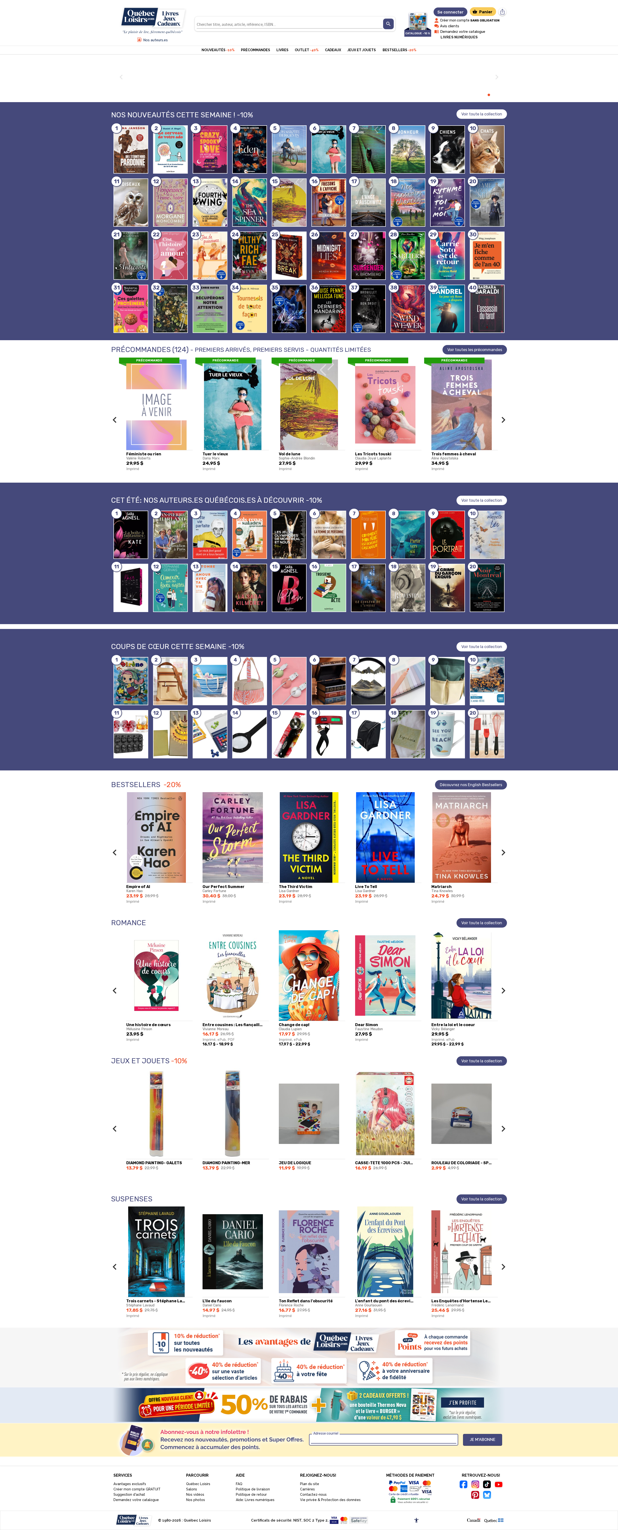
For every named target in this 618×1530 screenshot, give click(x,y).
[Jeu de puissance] (210, 256)
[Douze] (368, 149)
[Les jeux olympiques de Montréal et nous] (289, 535)
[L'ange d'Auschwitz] (368, 202)
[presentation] (388, 24)
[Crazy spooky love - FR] (210, 149)
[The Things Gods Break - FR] (289, 256)
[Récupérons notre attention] (210, 309)
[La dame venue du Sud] (487, 202)
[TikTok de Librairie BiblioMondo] (487, 1485)
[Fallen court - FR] (249, 256)
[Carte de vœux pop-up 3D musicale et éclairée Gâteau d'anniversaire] (170, 734)
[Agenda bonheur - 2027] (408, 149)
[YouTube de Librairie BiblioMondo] (499, 1485)
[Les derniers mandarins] (328, 309)
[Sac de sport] (368, 734)
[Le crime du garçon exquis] (447, 588)
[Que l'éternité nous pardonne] (130, 149)
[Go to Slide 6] (494, 94)
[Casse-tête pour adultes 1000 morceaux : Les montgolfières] (487, 681)
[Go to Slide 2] (472, 94)
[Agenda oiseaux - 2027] (130, 202)
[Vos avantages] (309, 1357)
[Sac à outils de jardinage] (447, 681)
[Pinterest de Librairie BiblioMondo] (475, 1495)
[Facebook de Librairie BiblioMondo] (464, 1485)
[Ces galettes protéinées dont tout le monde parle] (130, 309)
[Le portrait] (447, 535)
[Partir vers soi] (408, 535)
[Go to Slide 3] (478, 94)
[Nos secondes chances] (408, 202)
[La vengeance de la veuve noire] (170, 202)
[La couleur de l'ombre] (368, 588)
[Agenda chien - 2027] (447, 149)
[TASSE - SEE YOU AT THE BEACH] (447, 734)
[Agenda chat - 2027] (487, 149)
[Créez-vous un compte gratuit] (309, 1405)
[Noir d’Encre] (130, 588)
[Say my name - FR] (289, 309)
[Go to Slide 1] (467, 94)
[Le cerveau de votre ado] (170, 149)
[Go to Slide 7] (499, 94)
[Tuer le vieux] (328, 149)
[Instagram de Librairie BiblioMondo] (475, 1485)
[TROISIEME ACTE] (328, 588)
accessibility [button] (416, 1520)
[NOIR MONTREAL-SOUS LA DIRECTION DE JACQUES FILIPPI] (487, 588)
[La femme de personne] (328, 535)
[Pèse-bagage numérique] (328, 734)
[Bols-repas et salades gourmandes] (249, 535)
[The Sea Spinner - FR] (249, 202)
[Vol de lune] (289, 202)
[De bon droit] (368, 309)
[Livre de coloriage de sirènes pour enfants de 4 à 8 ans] (130, 681)
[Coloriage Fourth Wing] (210, 202)
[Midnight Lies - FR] (328, 256)
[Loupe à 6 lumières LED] (249, 734)
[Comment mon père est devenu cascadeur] (368, 535)
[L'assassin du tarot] (487, 309)
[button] (114, 420)
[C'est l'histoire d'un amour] (170, 256)
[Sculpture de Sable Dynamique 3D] (368, 681)
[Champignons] (170, 309)
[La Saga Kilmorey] (249, 588)
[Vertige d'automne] (249, 149)
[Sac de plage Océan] (210, 681)
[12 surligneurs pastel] (408, 681)
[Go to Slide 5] (488, 94)
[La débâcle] (170, 535)
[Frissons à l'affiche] (328, 202)
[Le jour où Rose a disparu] (447, 309)
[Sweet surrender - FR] (368, 256)
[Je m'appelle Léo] (487, 535)
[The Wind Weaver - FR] (408, 309)
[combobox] (290, 24)
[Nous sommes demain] (408, 256)
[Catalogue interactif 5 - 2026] (417, 19)
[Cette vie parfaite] (210, 535)
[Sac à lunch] (249, 681)
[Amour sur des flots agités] (170, 588)
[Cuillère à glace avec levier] (289, 734)
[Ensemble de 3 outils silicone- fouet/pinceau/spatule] (487, 734)
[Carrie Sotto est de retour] (447, 256)
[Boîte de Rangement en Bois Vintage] (328, 681)
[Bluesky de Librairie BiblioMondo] (487, 1495)
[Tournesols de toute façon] (249, 309)
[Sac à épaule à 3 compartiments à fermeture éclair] (170, 681)
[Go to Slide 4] (483, 94)
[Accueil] (152, 18)
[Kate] (130, 535)
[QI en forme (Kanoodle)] (210, 734)
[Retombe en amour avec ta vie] (210, 588)
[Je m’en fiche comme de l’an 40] (487, 256)
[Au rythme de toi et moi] (447, 202)
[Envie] (408, 588)
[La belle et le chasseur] (130, 256)
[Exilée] (289, 149)
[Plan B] (289, 588)
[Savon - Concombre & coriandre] (408, 734)
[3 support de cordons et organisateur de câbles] (289, 681)
